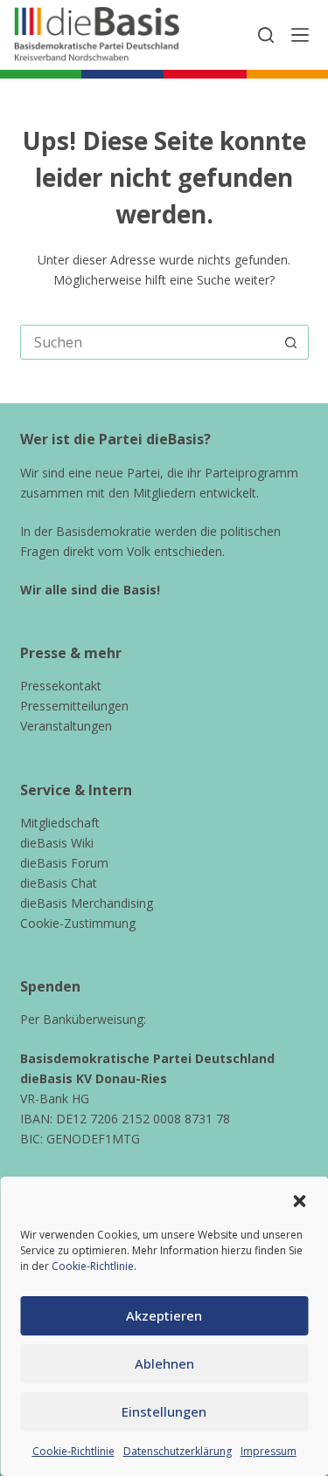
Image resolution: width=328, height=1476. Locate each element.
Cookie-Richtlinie (93, 1266)
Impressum (269, 1451)
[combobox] (148, 342)
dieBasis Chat (58, 883)
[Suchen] (266, 35)
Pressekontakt (60, 685)
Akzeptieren (164, 1315)
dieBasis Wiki (57, 842)
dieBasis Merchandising (86, 903)
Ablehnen (164, 1363)
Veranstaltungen (66, 725)
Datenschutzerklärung (177, 1451)
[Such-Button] (291, 342)
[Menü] (300, 35)
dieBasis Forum (64, 863)
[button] (299, 1201)
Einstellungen (164, 1411)
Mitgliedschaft (60, 822)
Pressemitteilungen (74, 705)
